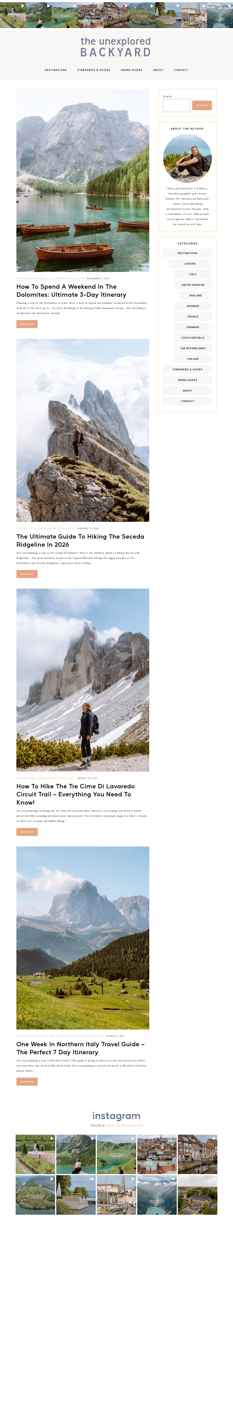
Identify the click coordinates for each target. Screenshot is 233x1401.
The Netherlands (193, 348)
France (193, 316)
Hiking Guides (56, 528)
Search (167, 96)
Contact (187, 401)
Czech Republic (193, 337)
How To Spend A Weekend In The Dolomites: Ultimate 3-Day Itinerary (71, 290)
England (195, 295)
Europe (41, 278)
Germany (193, 306)
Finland (193, 358)
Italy (50, 278)
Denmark (193, 327)
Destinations (25, 278)
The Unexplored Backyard (116, 47)
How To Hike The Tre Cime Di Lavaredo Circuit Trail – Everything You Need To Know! (75, 794)
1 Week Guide (25, 1036)
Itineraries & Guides (70, 278)
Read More (27, 324)
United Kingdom (192, 284)
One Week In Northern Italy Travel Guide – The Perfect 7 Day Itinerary (80, 1048)
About (187, 390)
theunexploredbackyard (124, 1125)
